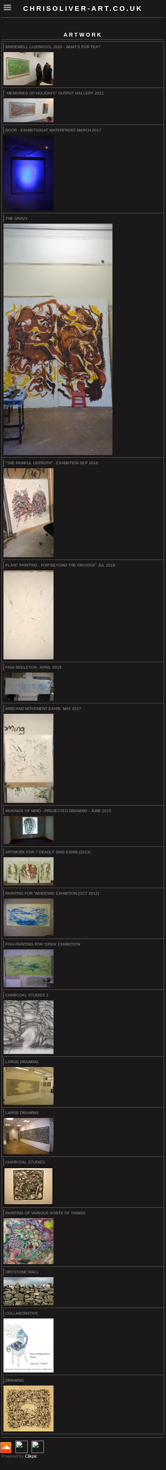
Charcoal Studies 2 (27, 995)
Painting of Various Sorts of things (45, 1213)
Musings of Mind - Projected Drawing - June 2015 (58, 811)
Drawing (14, 1380)
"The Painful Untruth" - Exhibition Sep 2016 (51, 463)
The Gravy (16, 218)
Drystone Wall (22, 1272)
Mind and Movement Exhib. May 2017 (43, 708)
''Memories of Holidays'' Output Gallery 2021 (54, 93)
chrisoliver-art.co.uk (83, 8)
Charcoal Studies (25, 1162)
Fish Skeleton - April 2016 (33, 667)
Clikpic (31, 1456)
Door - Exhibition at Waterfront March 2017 (53, 130)
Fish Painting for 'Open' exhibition (42, 944)
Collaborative (21, 1313)
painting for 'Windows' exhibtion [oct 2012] (52, 893)
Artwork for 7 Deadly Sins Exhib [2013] (48, 852)
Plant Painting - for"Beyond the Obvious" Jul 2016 (60, 565)
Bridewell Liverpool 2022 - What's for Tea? (53, 47)
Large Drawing (22, 1062)
